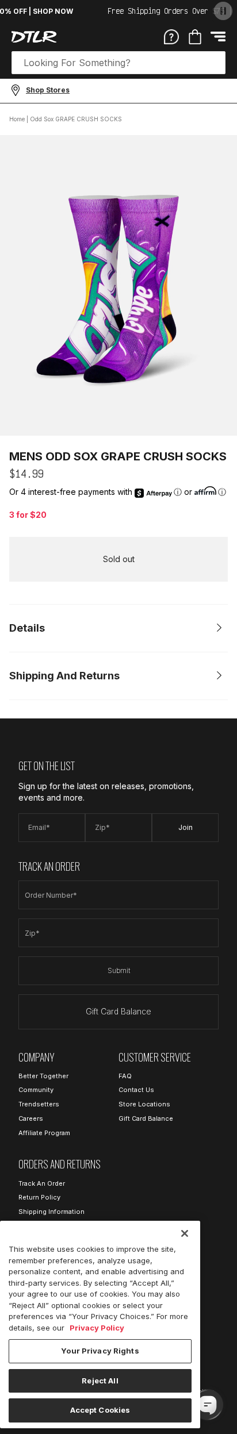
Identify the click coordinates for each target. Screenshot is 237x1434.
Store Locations (144, 1104)
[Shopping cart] (195, 36)
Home (17, 119)
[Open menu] (218, 36)
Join (185, 827)
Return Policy (39, 1197)
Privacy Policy (97, 1327)
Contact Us (136, 1090)
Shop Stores (48, 90)
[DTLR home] (34, 37)
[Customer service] (171, 36)
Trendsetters (38, 1104)
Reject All (100, 1380)
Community (35, 1090)
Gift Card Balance (118, 1011)
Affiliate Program (44, 1133)
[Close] (184, 1233)
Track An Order (41, 1183)
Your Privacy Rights (100, 1350)
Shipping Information (51, 1212)
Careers (30, 1118)
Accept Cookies (100, 1409)
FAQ (125, 1076)
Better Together (43, 1076)
